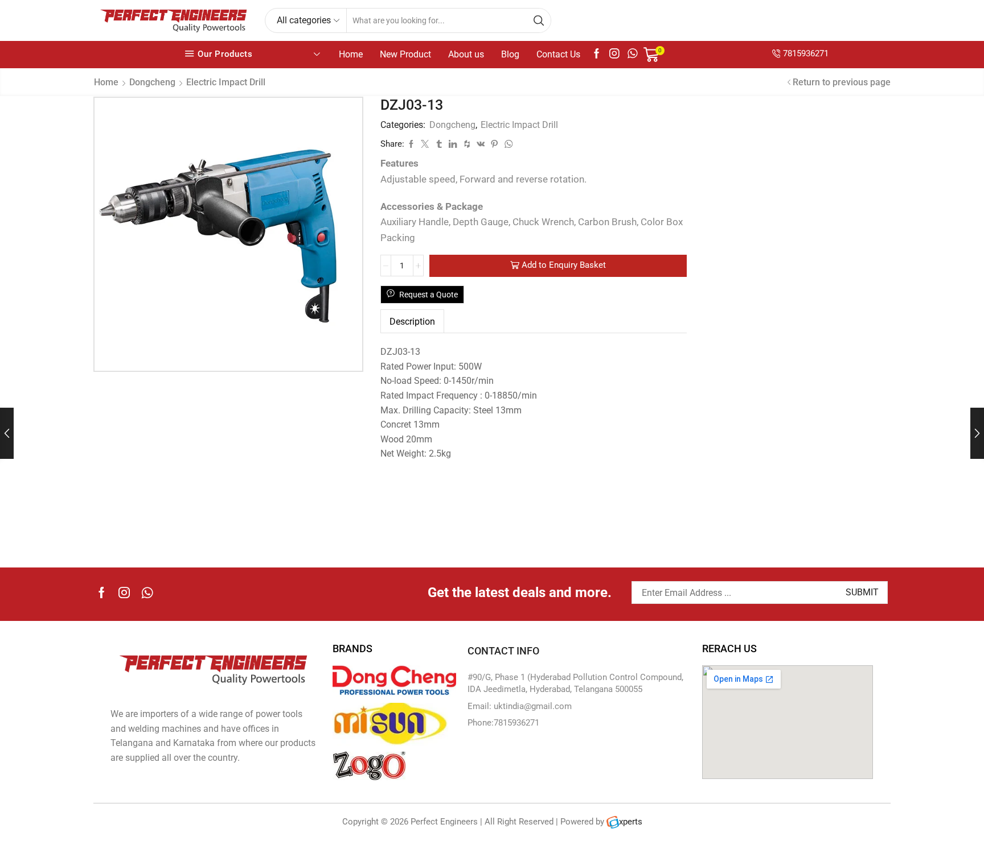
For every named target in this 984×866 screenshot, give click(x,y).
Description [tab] (412, 321)
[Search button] (539, 20)
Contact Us (558, 54)
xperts (630, 822)
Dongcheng (152, 82)
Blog (510, 54)
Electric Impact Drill (225, 82)
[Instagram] (614, 54)
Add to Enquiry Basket (564, 265)
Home (351, 54)
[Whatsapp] (147, 592)
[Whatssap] (633, 54)
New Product (405, 54)
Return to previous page (842, 82)
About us (466, 54)
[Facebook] (597, 54)
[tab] (412, 321)
